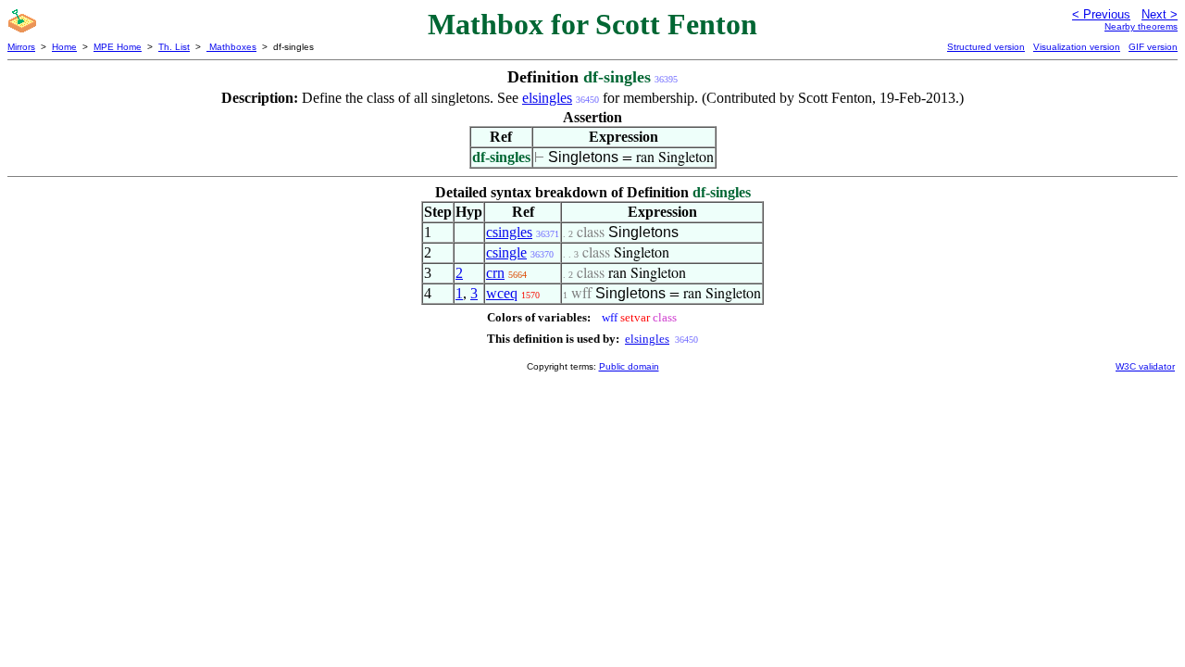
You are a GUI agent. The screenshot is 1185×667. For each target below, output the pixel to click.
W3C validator (1145, 366)
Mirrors (21, 47)
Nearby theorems (1141, 26)
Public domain (629, 366)
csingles (509, 232)
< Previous (1101, 14)
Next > (1159, 14)
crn (495, 273)
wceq (502, 293)
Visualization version (1076, 47)
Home (64, 47)
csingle (506, 252)
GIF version (1153, 47)
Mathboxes (231, 47)
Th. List (174, 47)
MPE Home (118, 47)
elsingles (547, 98)
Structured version (986, 47)
